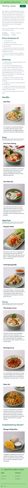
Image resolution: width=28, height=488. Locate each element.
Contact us (4, 476)
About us (3, 478)
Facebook (17, 476)
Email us (23, 6)
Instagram (17, 478)
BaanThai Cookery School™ (11, 483)
